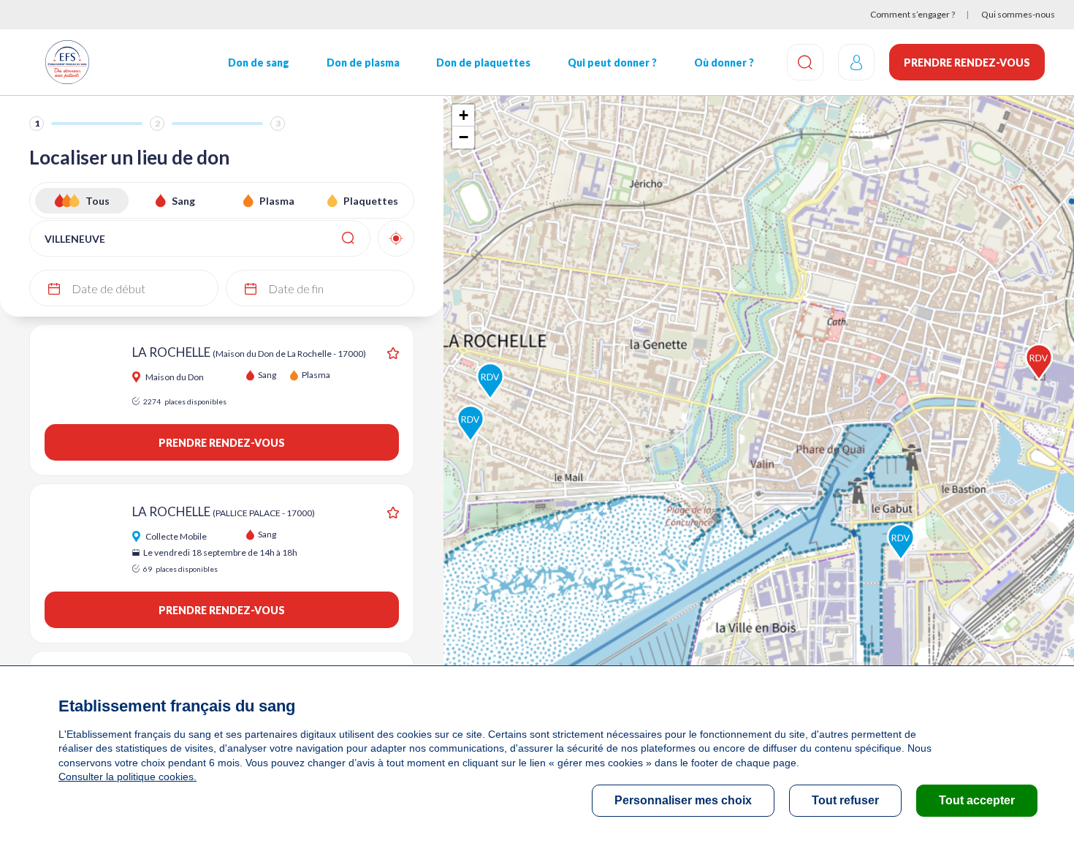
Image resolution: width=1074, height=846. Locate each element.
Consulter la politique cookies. (127, 776)
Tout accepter (977, 800)
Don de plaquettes (483, 62)
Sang (183, 200)
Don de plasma (363, 62)
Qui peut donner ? (612, 62)
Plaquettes (370, 200)
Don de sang (258, 62)
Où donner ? (724, 62)
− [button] (463, 137)
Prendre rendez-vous (967, 62)
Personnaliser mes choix (683, 800)
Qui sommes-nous (1018, 14)
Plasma (276, 200)
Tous (97, 200)
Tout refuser (845, 800)
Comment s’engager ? (912, 14)
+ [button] (463, 115)
